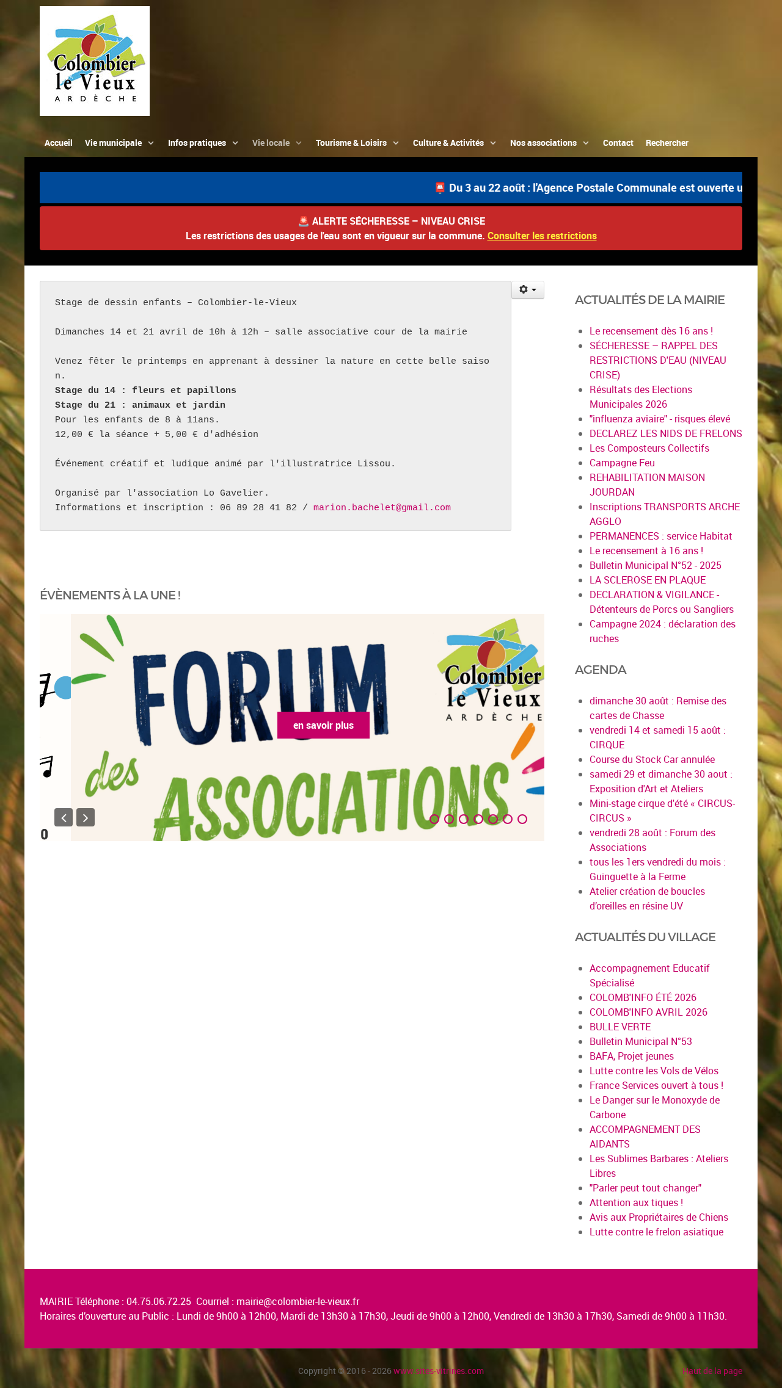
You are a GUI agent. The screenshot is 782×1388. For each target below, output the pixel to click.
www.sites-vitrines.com (438, 1370)
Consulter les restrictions (542, 235)
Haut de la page (712, 1370)
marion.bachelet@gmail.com (382, 508)
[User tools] (528, 290)
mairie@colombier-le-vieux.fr (297, 1301)
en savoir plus (292, 725)
